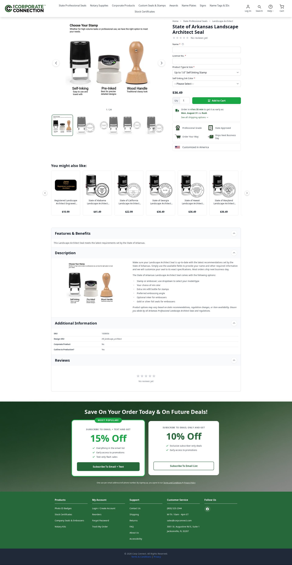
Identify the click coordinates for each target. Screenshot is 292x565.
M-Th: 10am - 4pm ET (178, 514)
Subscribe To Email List (184, 466)
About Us (134, 532)
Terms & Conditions (141, 556)
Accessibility (136, 538)
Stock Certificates (145, 11)
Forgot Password (100, 520)
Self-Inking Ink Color (183, 78)
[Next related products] (247, 193)
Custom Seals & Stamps (152, 5)
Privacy (157, 556)
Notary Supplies (99, 5)
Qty (176, 100)
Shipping (134, 514)
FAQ (132, 526)
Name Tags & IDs (219, 5)
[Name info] (183, 44)
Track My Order (100, 526)
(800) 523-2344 (174, 508)
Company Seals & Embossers (69, 520)
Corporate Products (123, 5)
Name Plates (189, 5)
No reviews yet (199, 38)
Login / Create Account (103, 508)
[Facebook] (207, 509)
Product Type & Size (183, 67)
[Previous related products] (45, 193)
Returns (134, 520)
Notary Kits (60, 526)
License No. (179, 55)
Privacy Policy (189, 482)
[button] (56, 63)
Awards (173, 5)
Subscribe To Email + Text (108, 466)
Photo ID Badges (63, 508)
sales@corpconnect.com (179, 520)
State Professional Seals (72, 5)
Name (176, 44)
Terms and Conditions (172, 482)
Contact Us (135, 508)
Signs (203, 5)
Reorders (96, 514)
